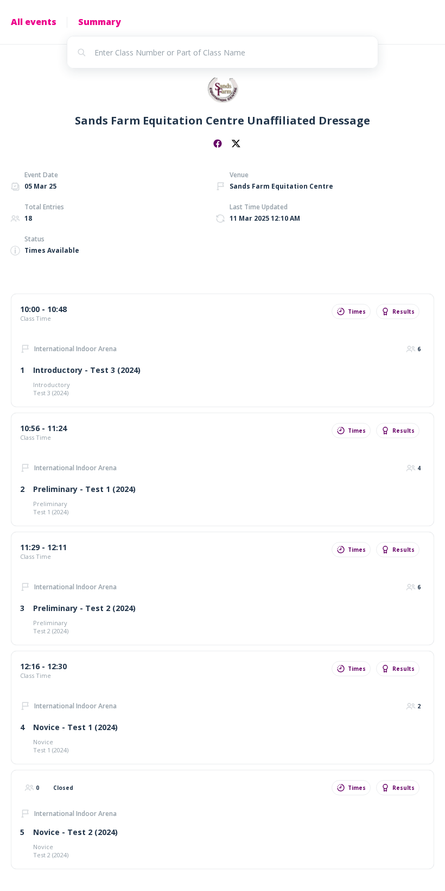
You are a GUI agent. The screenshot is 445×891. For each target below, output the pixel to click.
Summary (99, 22)
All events (33, 22)
